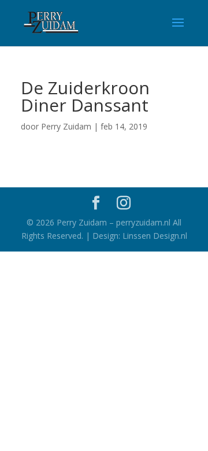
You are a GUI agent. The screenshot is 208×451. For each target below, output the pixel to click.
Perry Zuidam (66, 126)
